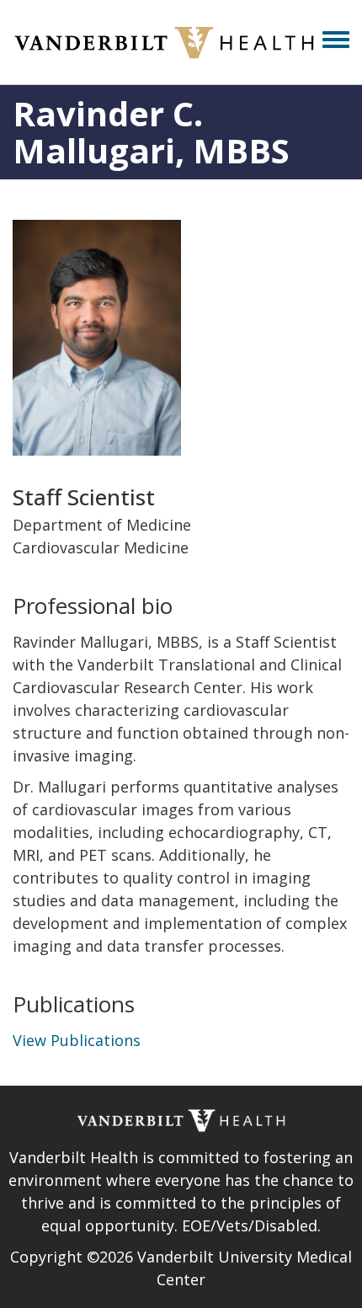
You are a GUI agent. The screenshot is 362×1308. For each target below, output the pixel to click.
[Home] (164, 42)
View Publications (77, 1040)
